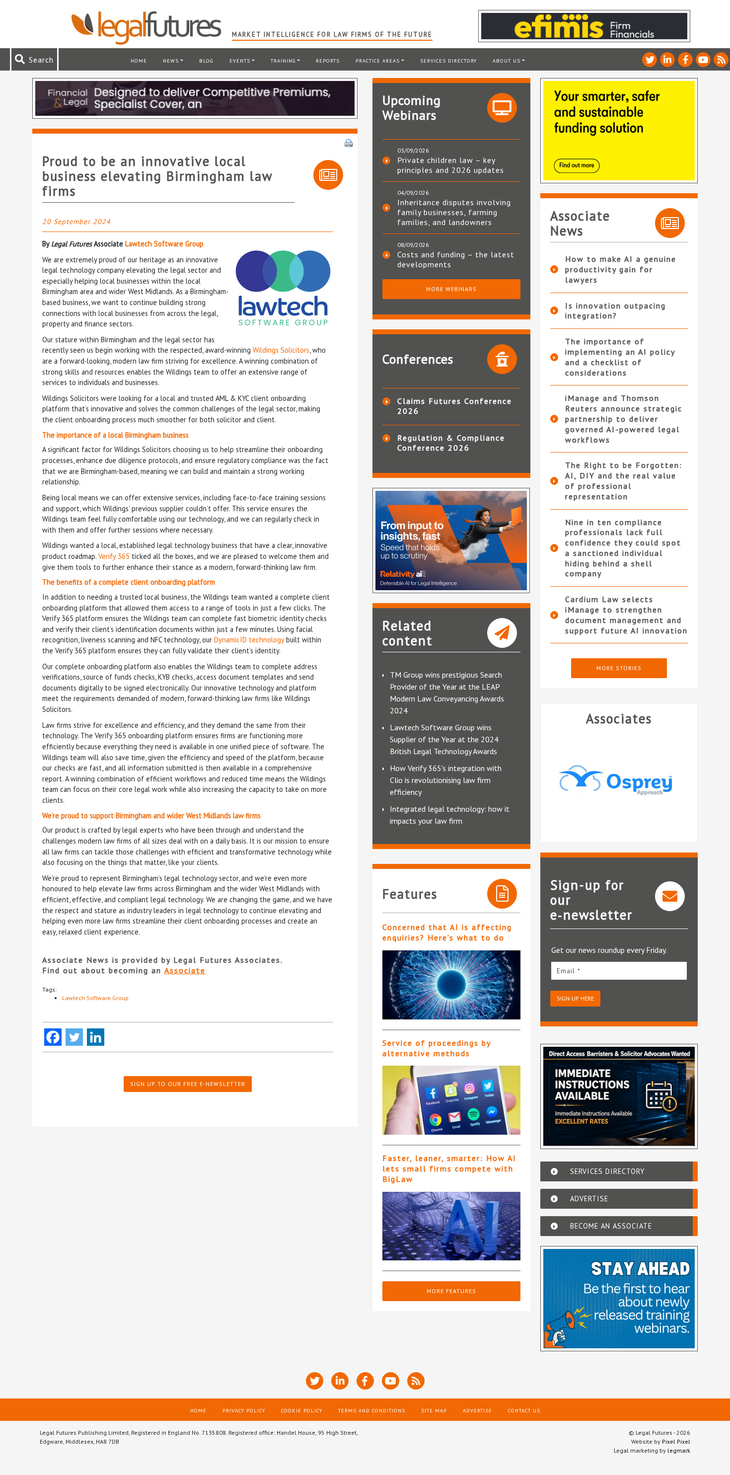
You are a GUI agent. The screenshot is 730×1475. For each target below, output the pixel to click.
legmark (678, 1450)
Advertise (477, 1410)
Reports (328, 60)
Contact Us (524, 1410)
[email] (619, 970)
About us (506, 60)
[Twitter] (74, 1037)
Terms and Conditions (371, 1410)
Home (139, 60)
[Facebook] (53, 1037)
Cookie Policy (301, 1410)
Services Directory (448, 60)
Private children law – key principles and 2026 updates (450, 165)
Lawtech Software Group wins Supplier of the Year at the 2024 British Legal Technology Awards (444, 739)
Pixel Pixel (676, 1441)
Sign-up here (575, 998)
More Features (451, 1291)
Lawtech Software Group (164, 243)
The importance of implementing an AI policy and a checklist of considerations (620, 356)
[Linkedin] (95, 1037)
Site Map (434, 1410)
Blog (206, 60)
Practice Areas (378, 60)
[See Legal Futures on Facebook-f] (685, 59)
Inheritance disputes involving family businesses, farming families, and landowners (454, 212)
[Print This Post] (349, 142)
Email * (569, 970)
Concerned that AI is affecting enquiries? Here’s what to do (447, 932)
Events (239, 60)
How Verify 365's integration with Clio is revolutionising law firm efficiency (446, 780)
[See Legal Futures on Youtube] (703, 59)
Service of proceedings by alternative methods (436, 1048)
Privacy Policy (243, 1410)
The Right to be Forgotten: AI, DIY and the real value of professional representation (623, 480)
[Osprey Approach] (619, 780)
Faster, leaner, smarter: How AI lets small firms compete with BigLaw (449, 1168)
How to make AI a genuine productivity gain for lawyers (620, 269)
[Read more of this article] (451, 984)
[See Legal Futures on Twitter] (649, 59)
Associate (185, 970)
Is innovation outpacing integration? (615, 311)
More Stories (619, 668)
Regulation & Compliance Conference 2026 (451, 443)
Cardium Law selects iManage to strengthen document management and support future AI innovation (626, 614)
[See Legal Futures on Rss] (721, 59)
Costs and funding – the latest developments (455, 259)
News (171, 60)
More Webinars (451, 289)
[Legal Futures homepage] (151, 28)
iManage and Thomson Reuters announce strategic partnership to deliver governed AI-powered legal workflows (623, 418)
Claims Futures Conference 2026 (454, 406)
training (283, 60)
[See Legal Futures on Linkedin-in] (667, 59)
